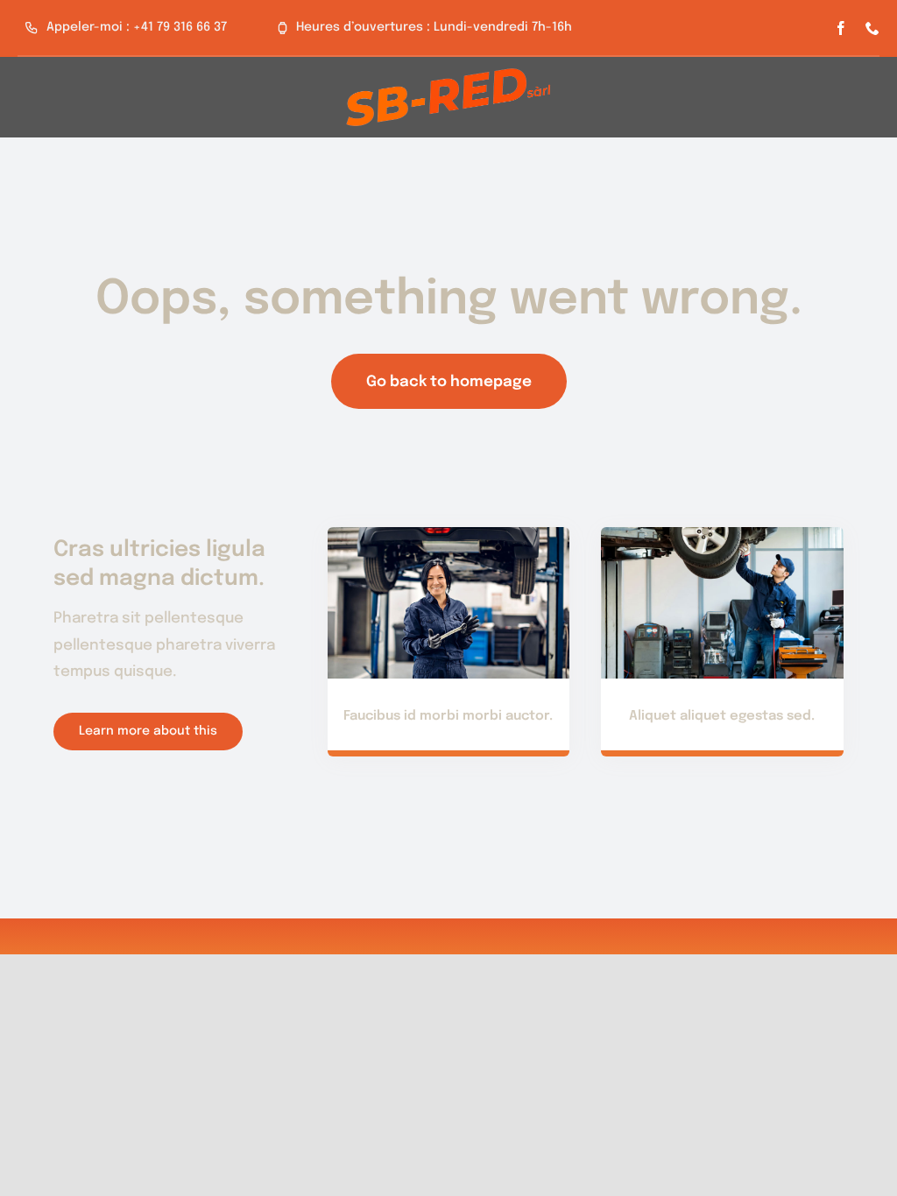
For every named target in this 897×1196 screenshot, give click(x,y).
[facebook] (841, 28)
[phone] (872, 28)
